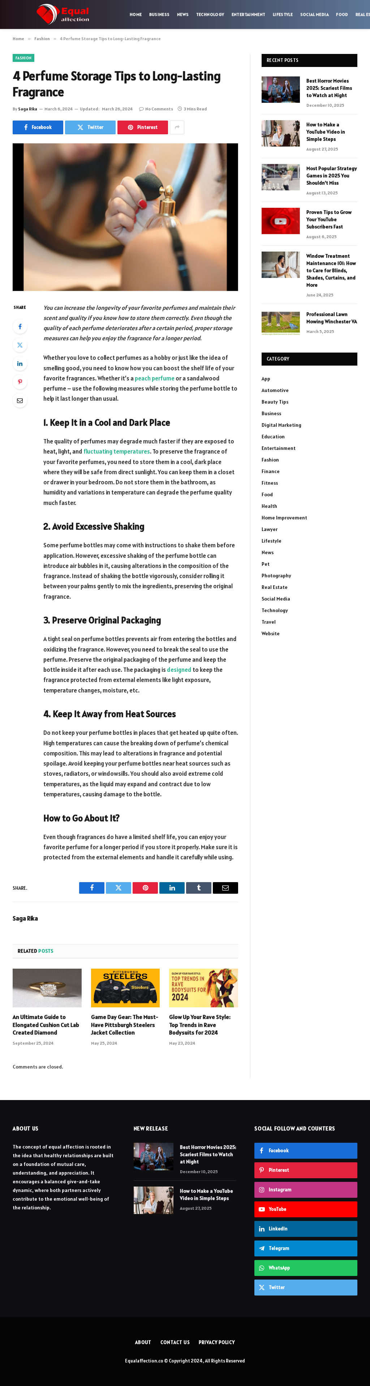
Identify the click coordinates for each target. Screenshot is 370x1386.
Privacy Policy (217, 1342)
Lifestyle (283, 14)
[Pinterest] (20, 382)
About (143, 1342)
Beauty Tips (275, 402)
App (266, 378)
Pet (266, 564)
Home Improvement (284, 517)
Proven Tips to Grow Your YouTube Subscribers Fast (329, 219)
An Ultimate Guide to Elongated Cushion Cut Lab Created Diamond (46, 1024)
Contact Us (175, 1342)
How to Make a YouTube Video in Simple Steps (325, 131)
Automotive (275, 390)
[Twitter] (20, 345)
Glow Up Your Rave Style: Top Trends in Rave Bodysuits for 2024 (200, 1024)
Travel (269, 622)
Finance (271, 471)
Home (136, 14)
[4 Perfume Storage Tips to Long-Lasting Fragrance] (125, 217)
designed (179, 670)
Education (273, 436)
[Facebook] (20, 326)
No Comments (159, 108)
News (183, 14)
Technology (210, 14)
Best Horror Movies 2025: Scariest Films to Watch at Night (329, 87)
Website (271, 633)
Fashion (23, 57)
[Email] (20, 400)
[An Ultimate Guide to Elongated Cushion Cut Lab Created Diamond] (47, 988)
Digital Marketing (281, 425)
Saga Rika (27, 108)
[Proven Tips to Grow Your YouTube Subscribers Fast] (281, 221)
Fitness (270, 483)
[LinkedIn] (20, 363)
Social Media (314, 14)
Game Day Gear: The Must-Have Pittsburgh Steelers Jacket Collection (124, 1024)
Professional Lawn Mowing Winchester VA (331, 318)
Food (342, 14)
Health (269, 506)
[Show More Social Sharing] (177, 127)
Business (159, 14)
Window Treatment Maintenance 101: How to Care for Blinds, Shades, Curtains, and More (331, 270)
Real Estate (275, 587)
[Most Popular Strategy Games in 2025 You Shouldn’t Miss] (281, 177)
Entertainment (249, 14)
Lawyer (270, 529)
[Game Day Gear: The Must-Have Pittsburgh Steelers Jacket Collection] (125, 988)
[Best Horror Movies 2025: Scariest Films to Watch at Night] (281, 89)
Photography (276, 575)
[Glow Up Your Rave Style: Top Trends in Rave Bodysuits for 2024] (203, 988)
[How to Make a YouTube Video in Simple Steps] (281, 133)
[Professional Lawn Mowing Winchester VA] (281, 323)
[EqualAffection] (62, 14)
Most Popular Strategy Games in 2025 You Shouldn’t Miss (331, 175)
